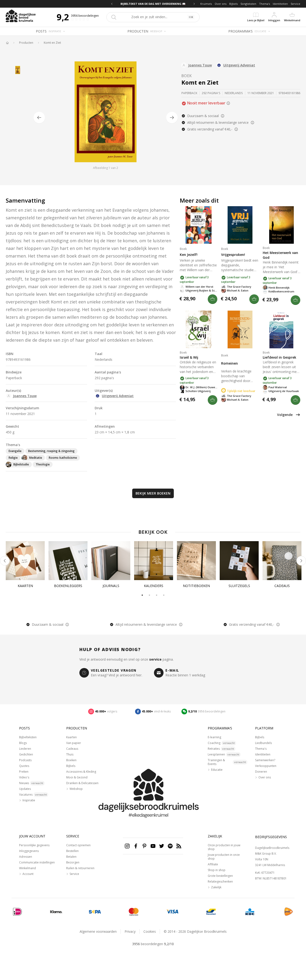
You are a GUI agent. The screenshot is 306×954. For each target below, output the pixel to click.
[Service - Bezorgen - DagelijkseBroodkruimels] (289, 912)
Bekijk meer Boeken (153, 493)
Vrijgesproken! (233, 254)
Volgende (285, 414)
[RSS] (178, 846)
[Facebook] (135, 846)
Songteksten (248, 3)
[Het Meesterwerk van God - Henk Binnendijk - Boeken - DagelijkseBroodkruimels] (281, 225)
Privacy (130, 931)
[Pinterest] (144, 846)
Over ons (220, 3)
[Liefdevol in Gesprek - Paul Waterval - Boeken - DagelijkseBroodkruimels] (281, 329)
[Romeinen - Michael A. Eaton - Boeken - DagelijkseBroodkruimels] (240, 329)
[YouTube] (153, 846)
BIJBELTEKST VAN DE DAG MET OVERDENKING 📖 (153, 3)
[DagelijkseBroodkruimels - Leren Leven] (7, 42)
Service (295, 3)
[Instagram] (127, 846)
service (155, 659)
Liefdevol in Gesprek (279, 357)
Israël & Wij (189, 357)
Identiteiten (280, 3)
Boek (186, 75)
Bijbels (233, 3)
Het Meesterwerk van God (280, 255)
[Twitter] (161, 846)
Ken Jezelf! (188, 254)
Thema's (264, 3)
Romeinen (229, 363)
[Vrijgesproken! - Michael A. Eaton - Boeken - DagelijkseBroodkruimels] (240, 225)
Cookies (149, 931)
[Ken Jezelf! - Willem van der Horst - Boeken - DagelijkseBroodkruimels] (198, 225)
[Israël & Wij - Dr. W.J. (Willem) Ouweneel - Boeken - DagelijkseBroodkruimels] (198, 329)
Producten (26, 42)
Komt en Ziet (52, 42)
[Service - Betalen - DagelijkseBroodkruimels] (17, 912)
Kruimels (206, 3)
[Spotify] (170, 846)
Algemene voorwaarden (98, 931)
